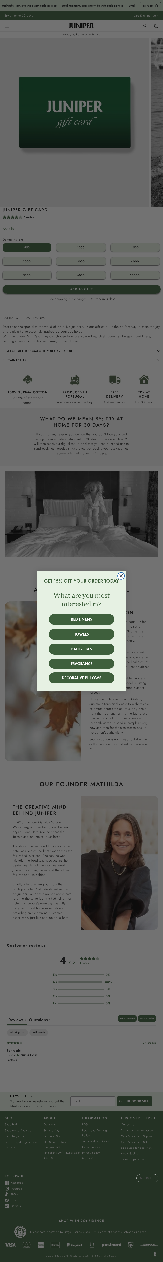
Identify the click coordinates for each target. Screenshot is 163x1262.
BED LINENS (81, 619)
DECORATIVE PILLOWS (81, 677)
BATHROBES (81, 649)
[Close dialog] (121, 575)
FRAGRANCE (81, 663)
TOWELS (81, 634)
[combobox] (147, 1178)
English (144, 1178)
